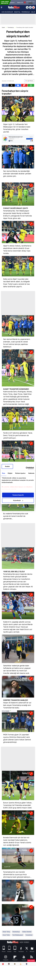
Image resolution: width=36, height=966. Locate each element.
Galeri (3, 27)
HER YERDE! (24, 942)
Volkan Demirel (26, 931)
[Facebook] (5, 85)
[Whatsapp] (31, 85)
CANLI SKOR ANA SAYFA (5, 2)
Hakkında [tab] (31, 473)
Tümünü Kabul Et (18, 495)
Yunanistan (29, 935)
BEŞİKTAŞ (17, 12)
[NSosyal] (18, 85)
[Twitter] (11, 85)
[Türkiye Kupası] (33, 7)
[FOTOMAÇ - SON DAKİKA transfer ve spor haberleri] (14, 7)
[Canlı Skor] (30, 7)
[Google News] (29, 80)
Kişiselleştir (17, 500)
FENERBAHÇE (26, 12)
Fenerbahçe (11, 27)
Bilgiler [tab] (10, 473)
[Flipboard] (24, 85)
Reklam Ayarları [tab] (20, 473)
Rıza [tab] (3, 473)
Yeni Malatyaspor (17, 935)
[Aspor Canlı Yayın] (27, 7)
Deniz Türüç (6, 931)
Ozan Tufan (6, 935)
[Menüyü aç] (1, 7)
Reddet (7, 466)
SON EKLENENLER (7, 12)
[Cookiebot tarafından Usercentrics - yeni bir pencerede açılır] (26, 468)
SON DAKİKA (31, 960)
